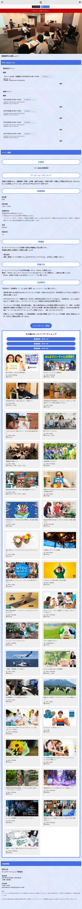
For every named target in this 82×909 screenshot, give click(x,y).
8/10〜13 (41, 339)
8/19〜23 (41, 348)
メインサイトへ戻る (41, 325)
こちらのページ (32, 275)
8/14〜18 (41, 344)
